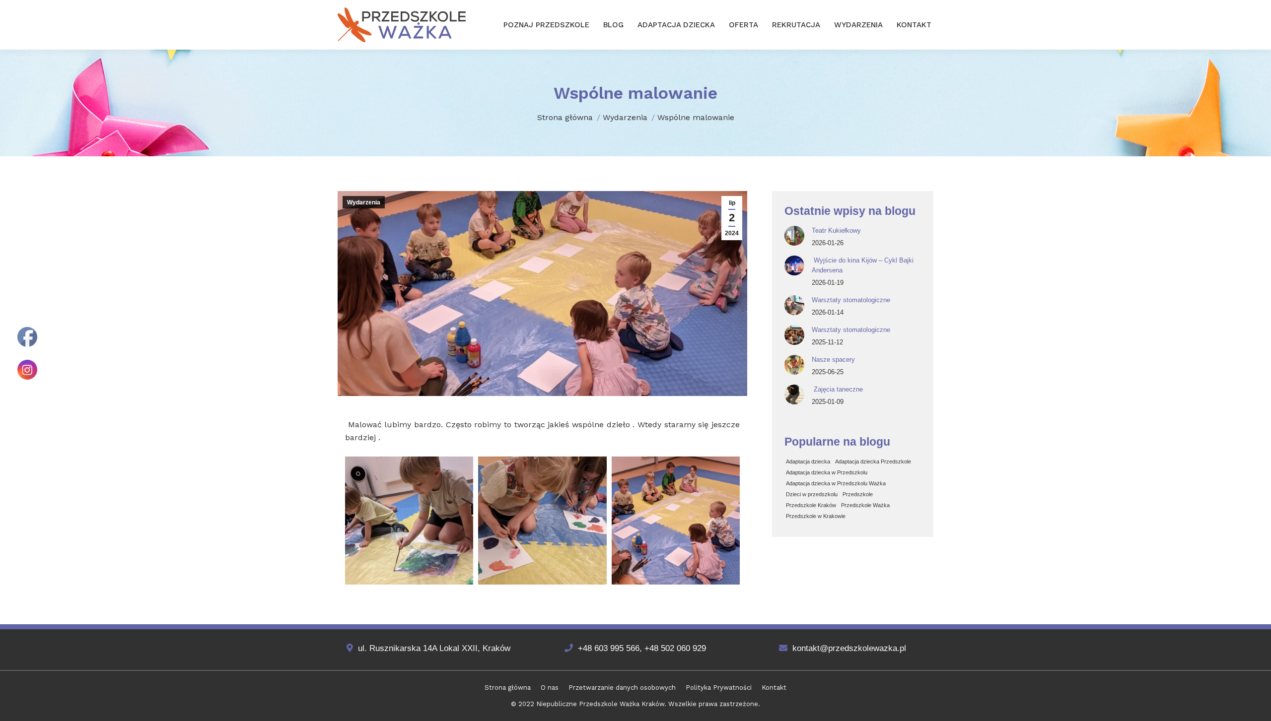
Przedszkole (858, 494)
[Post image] (794, 236)
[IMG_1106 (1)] (676, 521)
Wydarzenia (363, 202)
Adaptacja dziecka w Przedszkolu (826, 472)
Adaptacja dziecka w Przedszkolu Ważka (836, 483)
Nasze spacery (833, 359)
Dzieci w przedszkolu (812, 494)
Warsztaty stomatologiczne (851, 300)
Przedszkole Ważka (865, 505)
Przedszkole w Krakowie (816, 516)
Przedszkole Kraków (811, 505)
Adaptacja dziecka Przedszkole (873, 461)
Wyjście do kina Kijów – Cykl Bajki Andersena (863, 265)
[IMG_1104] (409, 521)
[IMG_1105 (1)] (542, 521)
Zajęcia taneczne (837, 389)
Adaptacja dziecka (808, 461)
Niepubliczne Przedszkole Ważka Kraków (600, 704)
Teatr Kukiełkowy (836, 230)
